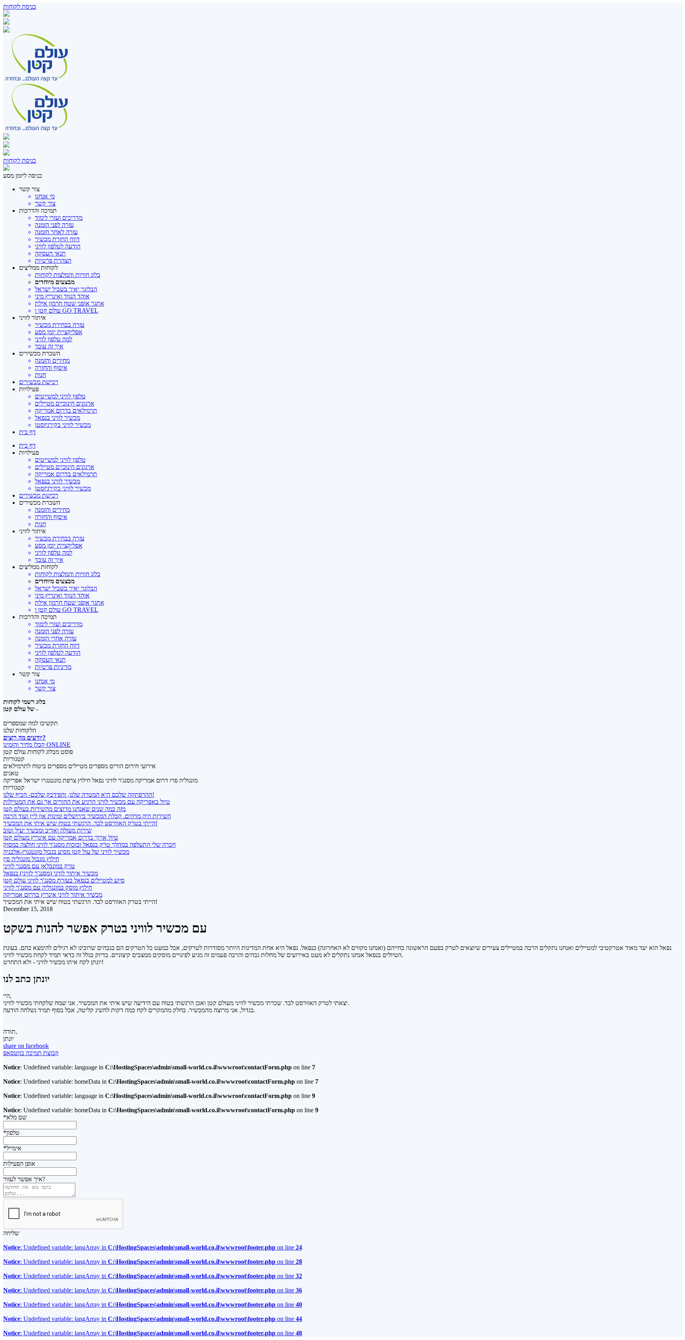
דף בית (27, 432)
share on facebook (26, 1045)
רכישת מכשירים (38, 382)
